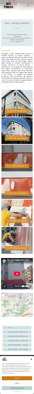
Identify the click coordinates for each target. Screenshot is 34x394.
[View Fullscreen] (3, 295)
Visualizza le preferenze (17, 388)
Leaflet (30, 316)
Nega (17, 383)
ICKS (17, 28)
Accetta (17, 378)
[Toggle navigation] (28, 5)
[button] (31, 359)
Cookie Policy (17, 391)
